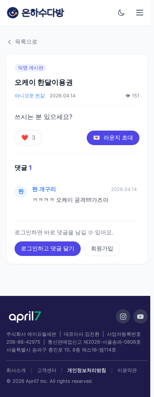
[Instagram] (123, 316)
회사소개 (16, 370)
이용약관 (127, 370)
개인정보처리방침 (86, 370)
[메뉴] (140, 13)
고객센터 (46, 370)
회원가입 (102, 248)
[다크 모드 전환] (121, 13)
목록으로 (26, 41)
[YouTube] (140, 316)
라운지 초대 (113, 137)
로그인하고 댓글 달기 (47, 248)
